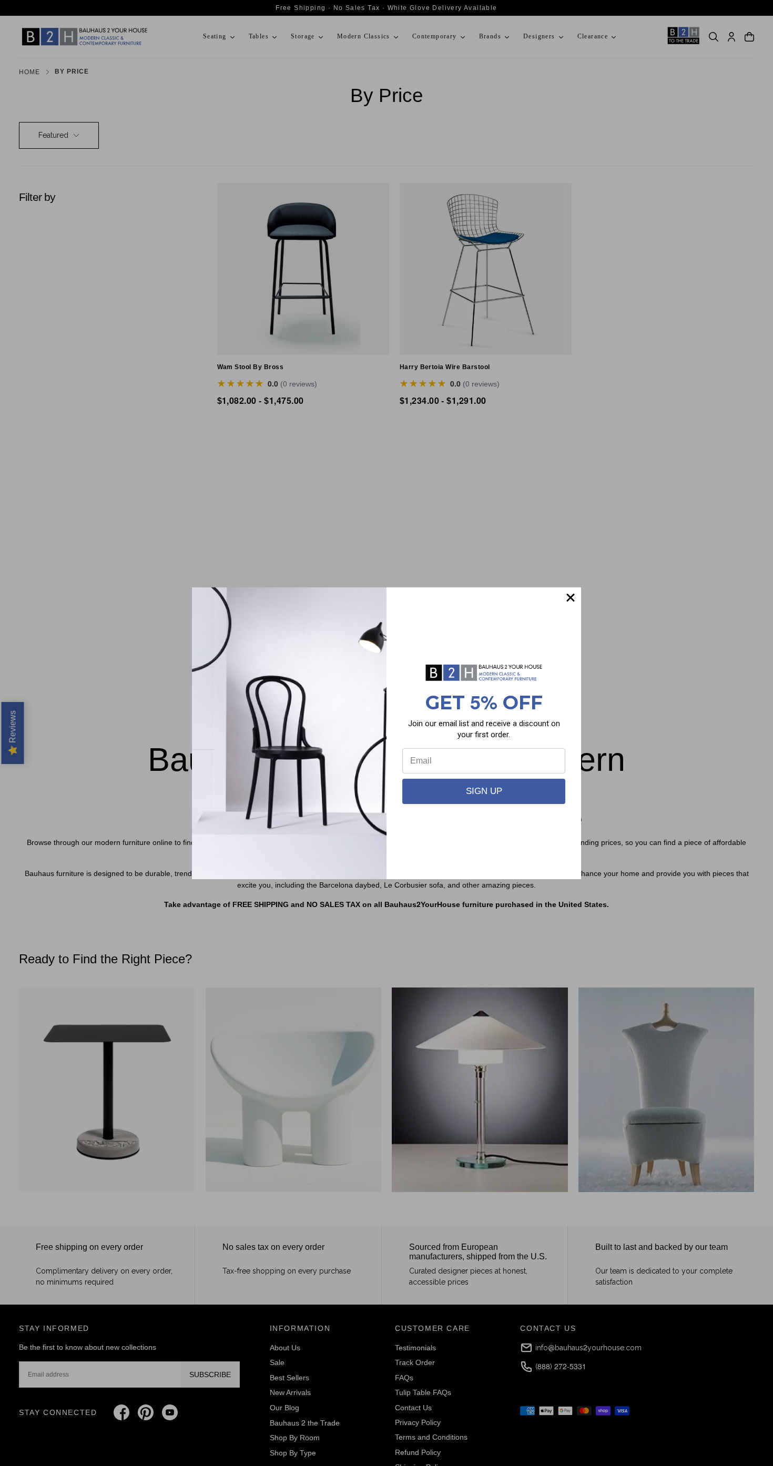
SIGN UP (484, 791)
